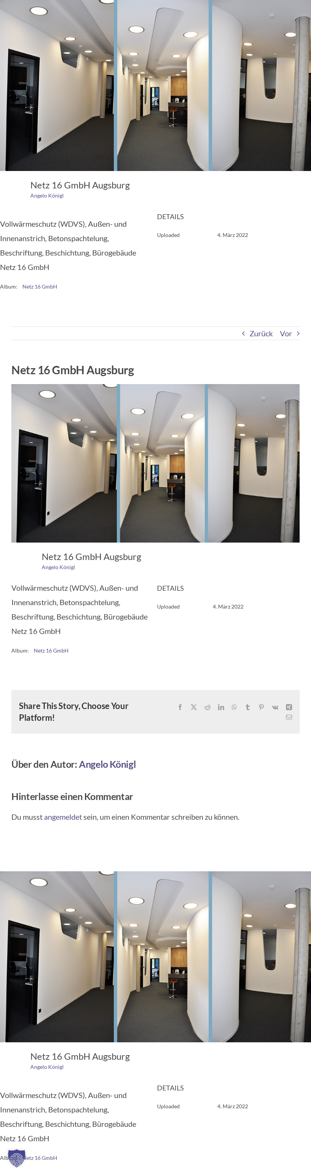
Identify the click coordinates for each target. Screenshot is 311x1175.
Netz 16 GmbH (39, 286)
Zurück (261, 333)
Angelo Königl (47, 195)
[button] (16, 1158)
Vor (286, 333)
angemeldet (63, 816)
